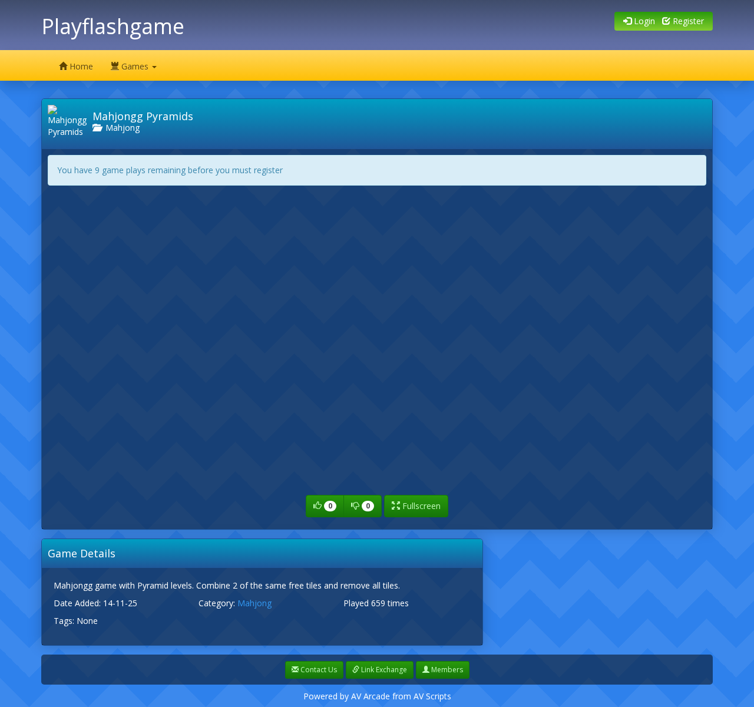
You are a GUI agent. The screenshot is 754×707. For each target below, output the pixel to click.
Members (446, 670)
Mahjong (120, 127)
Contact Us (318, 670)
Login (643, 21)
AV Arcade (370, 696)
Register (687, 21)
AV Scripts (432, 696)
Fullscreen (420, 505)
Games (135, 66)
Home (80, 66)
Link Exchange (383, 670)
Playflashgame (112, 26)
